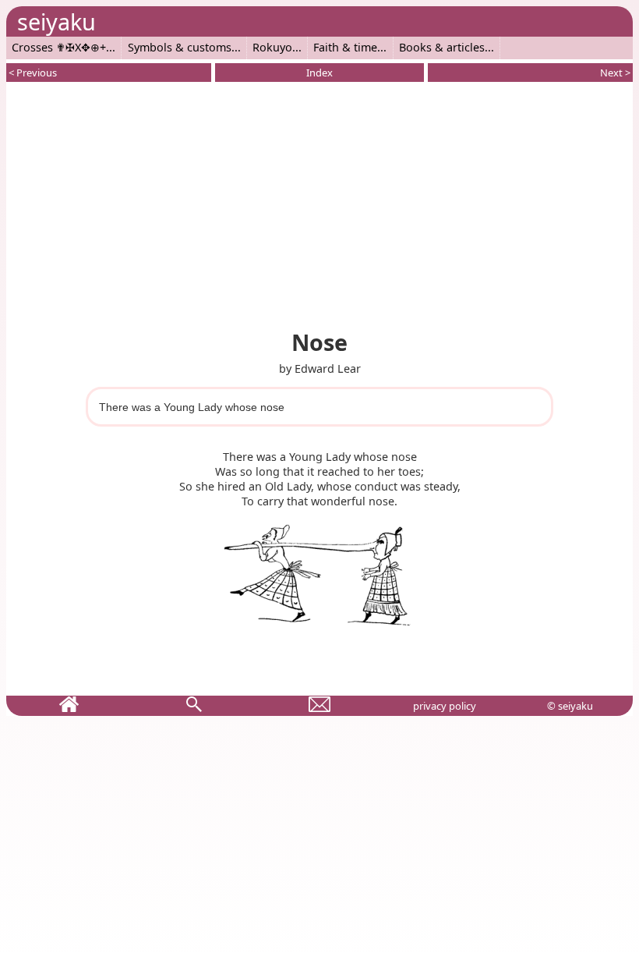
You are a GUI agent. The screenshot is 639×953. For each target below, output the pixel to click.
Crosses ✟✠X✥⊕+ (59, 47)
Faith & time (345, 47)
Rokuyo (272, 47)
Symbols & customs (179, 47)
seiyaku (56, 21)
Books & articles (442, 47)
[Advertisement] (319, 203)
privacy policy (444, 706)
